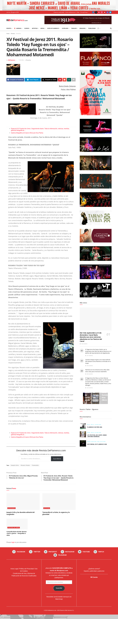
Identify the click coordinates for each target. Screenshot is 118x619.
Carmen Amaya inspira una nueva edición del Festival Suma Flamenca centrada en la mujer (98, 361)
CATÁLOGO (65, 28)
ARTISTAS (35, 28)
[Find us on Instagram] (102, 12)
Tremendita (35, 465)
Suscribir (59, 588)
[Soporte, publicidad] (59, 12)
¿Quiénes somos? (94, 568)
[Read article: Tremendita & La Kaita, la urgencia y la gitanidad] (59, 501)
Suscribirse (57, 459)
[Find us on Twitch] (107, 12)
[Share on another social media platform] (74, 79)
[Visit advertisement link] (59, 5)
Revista (13, 33)
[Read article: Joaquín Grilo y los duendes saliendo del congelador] (23, 501)
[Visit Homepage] (17, 20)
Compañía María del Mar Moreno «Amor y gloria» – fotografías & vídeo (16, 533)
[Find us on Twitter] (96, 12)
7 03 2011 (21, 60)
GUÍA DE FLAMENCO (53, 28)
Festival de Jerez (13, 527)
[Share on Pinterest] (60, 79)
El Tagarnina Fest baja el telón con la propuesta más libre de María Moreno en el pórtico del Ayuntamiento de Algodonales (98, 351)
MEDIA (42, 28)
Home (7, 33)
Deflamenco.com (52, 610)
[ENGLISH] (82, 28)
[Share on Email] (65, 79)
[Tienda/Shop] (83, 12)
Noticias (46, 508)
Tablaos (74, 28)
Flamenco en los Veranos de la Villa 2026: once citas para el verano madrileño (97, 370)
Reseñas (18, 33)
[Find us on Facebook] (93, 12)
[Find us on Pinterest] (99, 12)
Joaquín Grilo (15, 465)
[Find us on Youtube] (104, 12)
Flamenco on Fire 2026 (94, 427)
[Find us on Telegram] (110, 12)
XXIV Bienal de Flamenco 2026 (97, 444)
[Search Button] (111, 28)
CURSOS (26, 28)
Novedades (11, 508)
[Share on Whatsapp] (69, 79)
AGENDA (18, 28)
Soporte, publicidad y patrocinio (94, 571)
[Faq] (78, 12)
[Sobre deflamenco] (70, 12)
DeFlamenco (11, 60)
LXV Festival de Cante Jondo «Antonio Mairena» (97, 435)
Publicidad (92, 28)
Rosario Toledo (25, 465)
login (13, 542)
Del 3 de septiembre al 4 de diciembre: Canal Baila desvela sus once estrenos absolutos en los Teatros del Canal (91, 337)
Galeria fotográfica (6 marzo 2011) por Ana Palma (27, 133)
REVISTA (8, 28)
